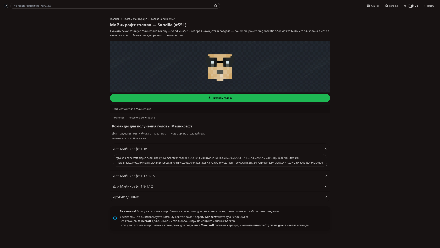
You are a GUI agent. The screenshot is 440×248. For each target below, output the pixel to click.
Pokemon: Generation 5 (142, 117)
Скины (375, 5)
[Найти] (216, 6)
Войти (430, 5)
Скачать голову (222, 98)
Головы (393, 5)
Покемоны (118, 117)
